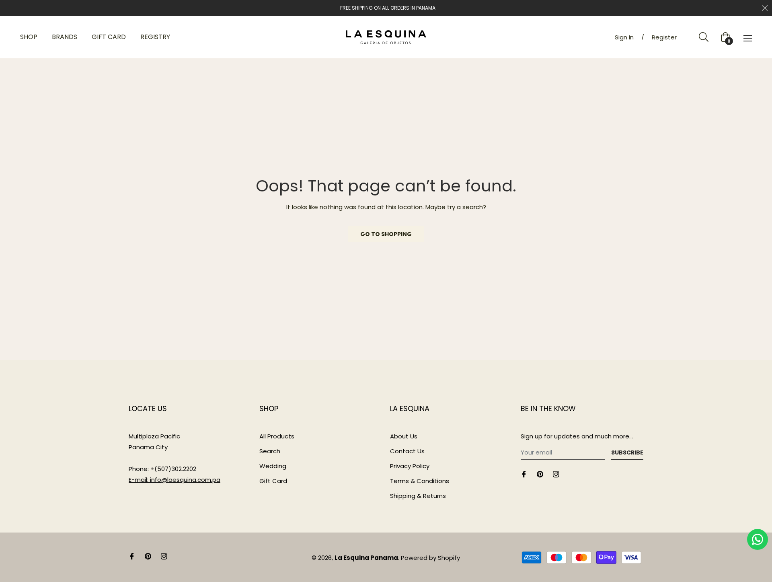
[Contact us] (757, 539)
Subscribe (627, 452)
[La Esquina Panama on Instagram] (556, 473)
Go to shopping (386, 234)
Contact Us (407, 451)
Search (269, 451)
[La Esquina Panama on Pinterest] (540, 473)
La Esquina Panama (366, 557)
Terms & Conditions (419, 481)
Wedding (272, 466)
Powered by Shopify (430, 557)
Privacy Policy (409, 466)
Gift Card (273, 481)
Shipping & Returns (418, 496)
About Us (403, 436)
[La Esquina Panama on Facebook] (524, 473)
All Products (276, 436)
